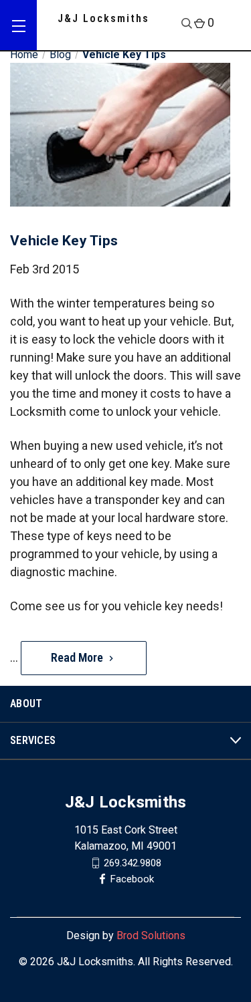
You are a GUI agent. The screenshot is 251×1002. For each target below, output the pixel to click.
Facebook (132, 878)
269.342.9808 (132, 862)
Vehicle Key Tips (64, 241)
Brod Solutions (150, 935)
